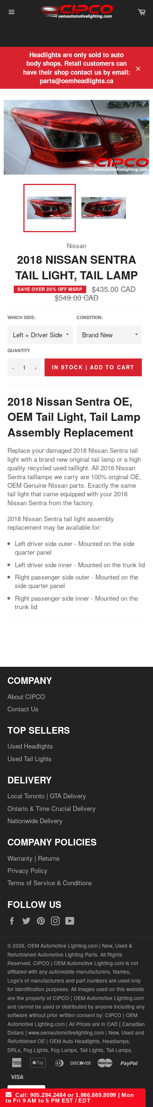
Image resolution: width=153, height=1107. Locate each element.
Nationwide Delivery (35, 820)
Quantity (18, 351)
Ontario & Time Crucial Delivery (51, 808)
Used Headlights (30, 745)
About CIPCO (26, 696)
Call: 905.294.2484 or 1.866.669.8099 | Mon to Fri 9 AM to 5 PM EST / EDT (70, 1098)
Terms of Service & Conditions (49, 882)
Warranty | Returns (33, 858)
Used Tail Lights (29, 758)
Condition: (89, 318)
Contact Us (23, 708)
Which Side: (21, 318)
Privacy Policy (27, 870)
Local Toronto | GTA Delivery (46, 795)
